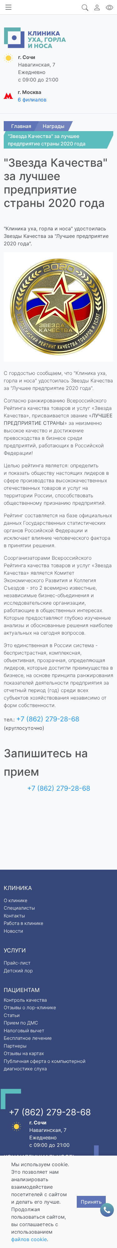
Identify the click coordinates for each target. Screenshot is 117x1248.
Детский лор (18, 971)
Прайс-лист (17, 963)
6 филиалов (32, 99)
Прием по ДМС (21, 1023)
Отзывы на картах (24, 1053)
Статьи (12, 1015)
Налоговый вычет (24, 1031)
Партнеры (15, 1046)
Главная (21, 126)
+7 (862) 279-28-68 (47, 719)
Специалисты (19, 908)
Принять (91, 1202)
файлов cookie (29, 1239)
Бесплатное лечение (28, 1038)
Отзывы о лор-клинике (30, 1007)
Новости (13, 931)
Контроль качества (25, 1000)
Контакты (14, 916)
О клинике (15, 900)
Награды (53, 126)
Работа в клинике (23, 923)
